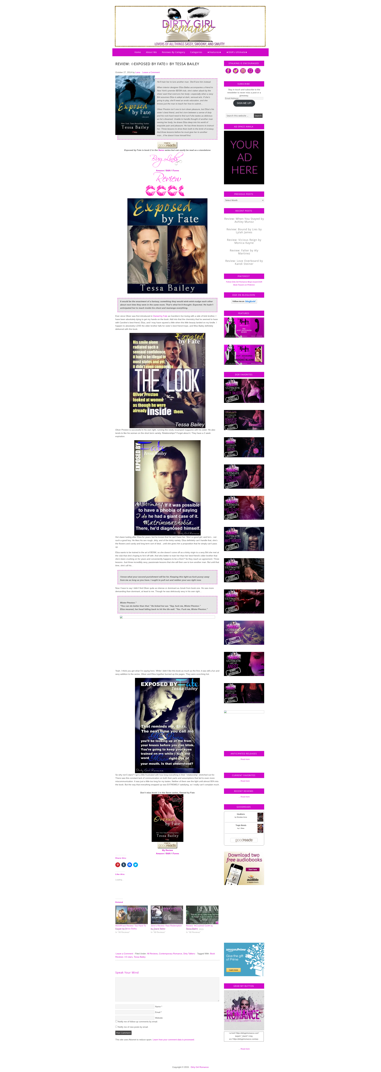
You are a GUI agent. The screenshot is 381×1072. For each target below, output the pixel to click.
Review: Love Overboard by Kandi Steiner (244, 262)
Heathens (241, 814)
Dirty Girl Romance (183, 18)
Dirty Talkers (189, 953)
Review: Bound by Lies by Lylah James (244, 230)
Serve (161, 150)
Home (138, 52)
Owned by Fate (160, 316)
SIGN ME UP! (244, 103)
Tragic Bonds (241, 825)
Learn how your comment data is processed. (174, 1039)
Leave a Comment (151, 72)
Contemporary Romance (170, 953)
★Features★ (214, 52)
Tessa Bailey (140, 957)
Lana (137, 72)
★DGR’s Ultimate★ (236, 52)
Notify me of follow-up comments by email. (138, 1021)
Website (159, 1018)
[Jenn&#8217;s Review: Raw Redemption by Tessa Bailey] (167, 915)
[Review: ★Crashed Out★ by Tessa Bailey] (202, 915)
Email (157, 1012)
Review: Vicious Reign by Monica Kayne (244, 241)
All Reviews (152, 953)
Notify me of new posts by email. (133, 1027)
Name (158, 1006)
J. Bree (241, 828)
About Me (151, 52)
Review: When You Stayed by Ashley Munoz (244, 220)
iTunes (175, 170)
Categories (196, 52)
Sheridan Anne (242, 817)
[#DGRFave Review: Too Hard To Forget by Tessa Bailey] (131, 915)
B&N (168, 170)
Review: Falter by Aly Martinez (244, 252)
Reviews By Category (173, 52)
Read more (245, 759)
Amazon (160, 170)
